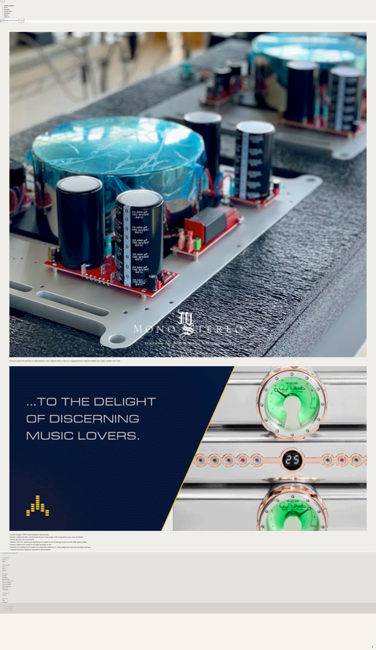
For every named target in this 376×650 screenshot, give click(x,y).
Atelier (3, 600)
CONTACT (7, 16)
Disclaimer (4, 559)
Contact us (4, 595)
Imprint (3, 561)
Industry (4, 568)
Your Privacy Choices (6, 584)
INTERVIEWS (8, 11)
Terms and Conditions (6, 582)
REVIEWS (7, 9)
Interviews (4, 570)
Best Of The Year (5, 579)
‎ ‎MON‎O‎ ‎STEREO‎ (9, 5)
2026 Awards (4, 577)
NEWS (6, 7)
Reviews (4, 566)
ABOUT (6, 14)
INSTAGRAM (10, 606)
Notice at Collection (6, 586)
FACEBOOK (9, 608)
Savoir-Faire (4, 602)
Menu (2, 1)
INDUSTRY (7, 13)
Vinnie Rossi (75, 361)
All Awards (4, 575)
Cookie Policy (5, 589)
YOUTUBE (9, 610)
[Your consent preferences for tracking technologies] (372, 646)
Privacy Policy (5, 588)
